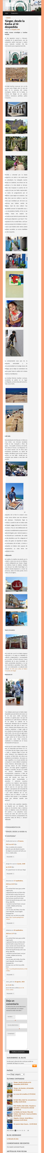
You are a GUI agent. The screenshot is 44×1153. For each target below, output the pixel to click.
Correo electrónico (13, 1025)
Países (8, 1074)
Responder (10, 856)
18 (28, 1130)
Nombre (11, 1017)
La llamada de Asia (12, 1139)
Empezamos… (14, 13)
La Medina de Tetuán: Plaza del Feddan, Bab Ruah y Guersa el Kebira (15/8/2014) (25, 1114)
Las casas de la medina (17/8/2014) (24, 1094)
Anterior (8, 18)
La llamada (11, 10)
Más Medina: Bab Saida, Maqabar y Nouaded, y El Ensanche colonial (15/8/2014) (25, 1108)
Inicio (6, 13)
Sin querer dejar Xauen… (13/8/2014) (25, 1124)
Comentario (11, 1033)
